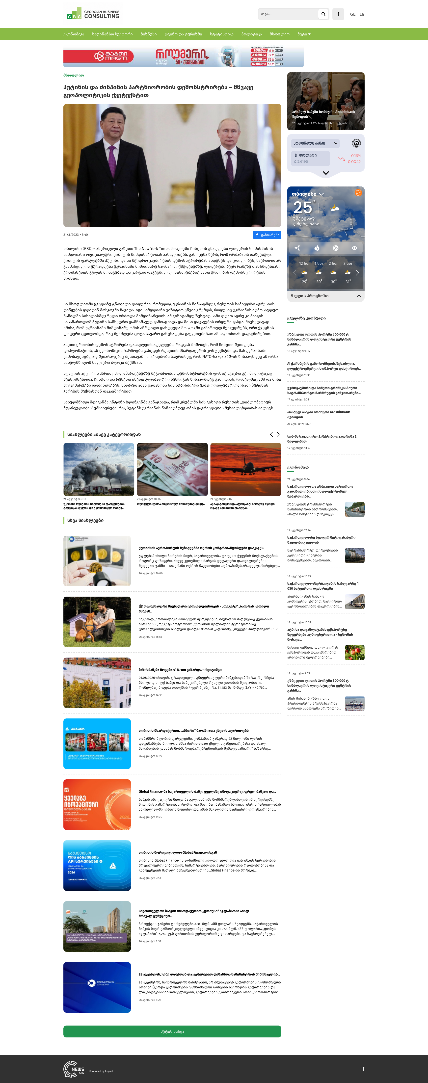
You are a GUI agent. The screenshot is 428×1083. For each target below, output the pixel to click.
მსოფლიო (280, 34)
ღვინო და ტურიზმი (183, 34)
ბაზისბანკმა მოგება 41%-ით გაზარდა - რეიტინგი (180, 670)
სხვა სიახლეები (85, 520)
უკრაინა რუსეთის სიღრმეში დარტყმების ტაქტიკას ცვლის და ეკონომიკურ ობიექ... (94, 506)
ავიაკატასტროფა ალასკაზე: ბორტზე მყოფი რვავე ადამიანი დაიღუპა (242, 506)
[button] (271, 434)
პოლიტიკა (251, 34)
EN (362, 14)
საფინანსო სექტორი (112, 34)
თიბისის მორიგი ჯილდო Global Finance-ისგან (178, 852)
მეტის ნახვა (172, 1031)
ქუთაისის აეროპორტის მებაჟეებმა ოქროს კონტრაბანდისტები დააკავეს (201, 548)
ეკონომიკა (73, 34)
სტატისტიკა (222, 34)
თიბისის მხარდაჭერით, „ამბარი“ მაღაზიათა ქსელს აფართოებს (194, 731)
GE (352, 14)
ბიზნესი (149, 34)
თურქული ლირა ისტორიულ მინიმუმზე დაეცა (171, 504)
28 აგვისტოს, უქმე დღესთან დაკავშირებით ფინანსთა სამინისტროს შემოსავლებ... (209, 974)
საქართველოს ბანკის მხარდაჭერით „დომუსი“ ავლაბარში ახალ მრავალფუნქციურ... (194, 913)
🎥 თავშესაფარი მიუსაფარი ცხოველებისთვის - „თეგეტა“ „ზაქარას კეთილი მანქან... (204, 608)
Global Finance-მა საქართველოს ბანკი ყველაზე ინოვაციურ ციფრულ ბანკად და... (207, 792)
